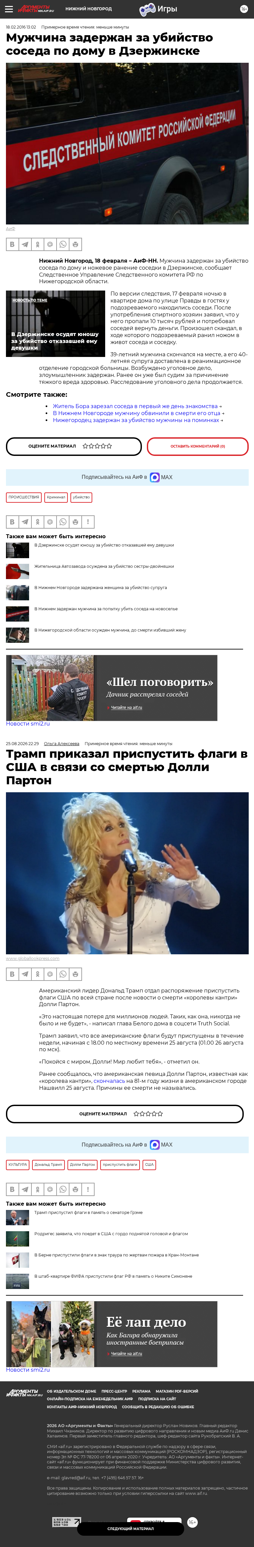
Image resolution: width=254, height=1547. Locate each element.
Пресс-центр (114, 1391)
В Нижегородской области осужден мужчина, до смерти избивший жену (110, 630)
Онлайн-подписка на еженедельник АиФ (90, 1399)
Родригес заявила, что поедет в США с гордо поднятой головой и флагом (111, 1233)
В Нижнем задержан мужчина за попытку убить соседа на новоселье (106, 608)
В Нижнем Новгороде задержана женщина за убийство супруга (100, 587)
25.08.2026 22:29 (22, 743)
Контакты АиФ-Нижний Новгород (82, 1407)
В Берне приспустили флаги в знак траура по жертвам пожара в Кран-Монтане (116, 1254)
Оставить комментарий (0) (198, 446)
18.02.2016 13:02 (21, 27)
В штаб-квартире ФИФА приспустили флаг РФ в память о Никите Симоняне (113, 1276)
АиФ (10, 228)
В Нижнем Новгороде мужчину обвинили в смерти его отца (136, 413)
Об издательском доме (71, 1391)
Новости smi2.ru (28, 724)
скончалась (110, 1081)
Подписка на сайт (157, 1399)
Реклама (141, 1391)
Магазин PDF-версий (177, 1391)
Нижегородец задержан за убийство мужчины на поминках (136, 420)
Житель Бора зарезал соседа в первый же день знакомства (135, 406)
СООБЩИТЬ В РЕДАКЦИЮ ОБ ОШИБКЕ (158, 1407)
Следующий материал (130, 1529)
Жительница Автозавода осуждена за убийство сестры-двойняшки (104, 566)
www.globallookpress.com (33, 958)
